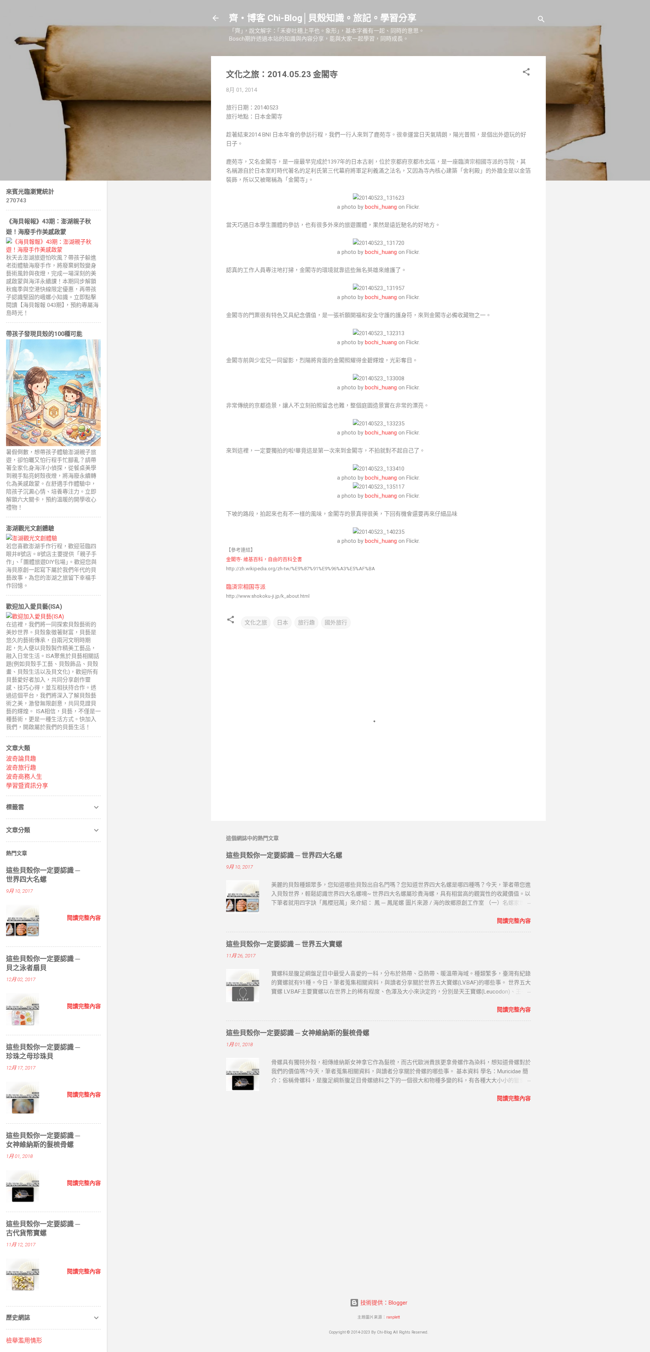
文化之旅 (256, 622)
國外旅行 (336, 622)
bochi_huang (381, 207)
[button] (526, 73)
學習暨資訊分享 (27, 785)
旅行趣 (306, 622)
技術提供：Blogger (383, 1302)
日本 (282, 622)
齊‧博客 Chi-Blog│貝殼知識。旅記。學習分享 (322, 18)
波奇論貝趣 (21, 758)
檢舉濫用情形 (24, 1340)
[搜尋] (541, 20)
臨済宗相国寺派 (246, 586)
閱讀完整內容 (514, 921)
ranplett (393, 1317)
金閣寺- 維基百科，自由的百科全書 (264, 559)
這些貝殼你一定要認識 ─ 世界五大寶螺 (284, 944)
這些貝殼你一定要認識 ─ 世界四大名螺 (284, 855)
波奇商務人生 (24, 776)
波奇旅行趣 (21, 767)
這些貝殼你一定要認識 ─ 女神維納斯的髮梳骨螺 (297, 1033)
